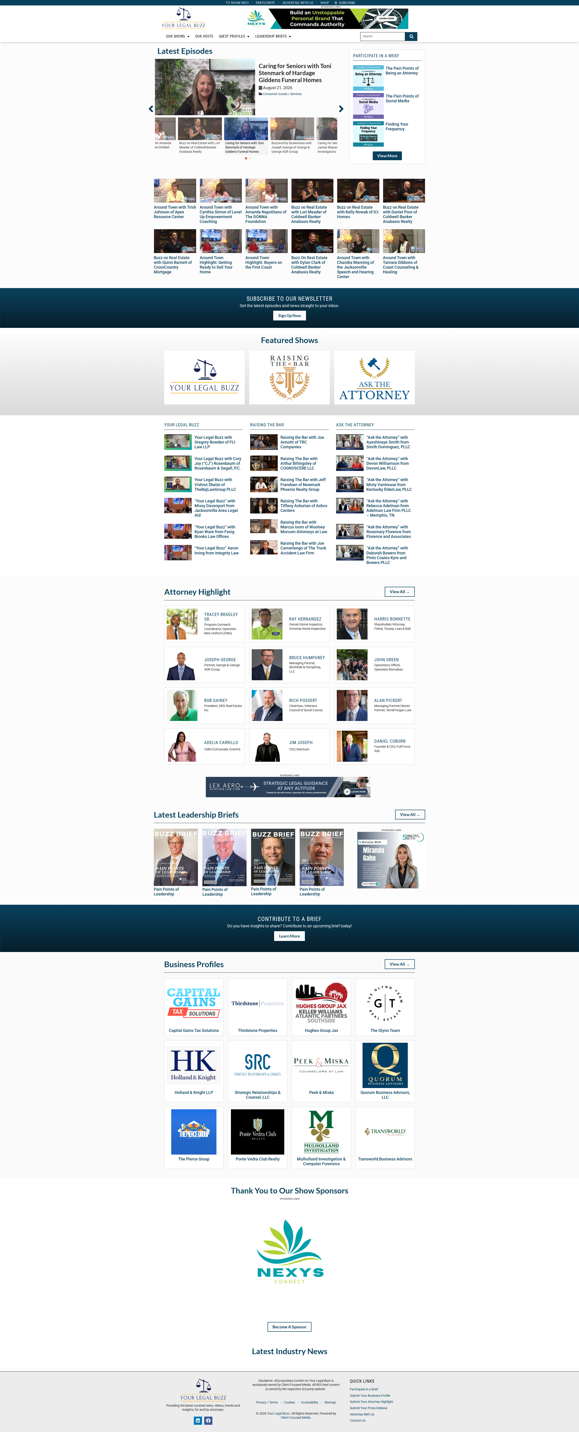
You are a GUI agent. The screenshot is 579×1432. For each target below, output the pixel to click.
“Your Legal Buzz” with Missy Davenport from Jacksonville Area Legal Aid (216, 508)
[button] (153, 108)
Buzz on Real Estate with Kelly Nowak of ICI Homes (357, 212)
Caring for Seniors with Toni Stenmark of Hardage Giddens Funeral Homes (295, 72)
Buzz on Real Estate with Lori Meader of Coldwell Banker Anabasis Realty (309, 214)
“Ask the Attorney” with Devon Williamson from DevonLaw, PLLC (387, 463)
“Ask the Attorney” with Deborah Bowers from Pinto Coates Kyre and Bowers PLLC (387, 555)
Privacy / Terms (267, 1402)
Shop (324, 3)
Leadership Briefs (271, 36)
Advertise (297, 3)
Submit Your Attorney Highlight (371, 1402)
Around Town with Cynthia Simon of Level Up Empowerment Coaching (221, 214)
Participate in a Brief (364, 1389)
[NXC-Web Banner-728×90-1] (326, 28)
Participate (265, 3)
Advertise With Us (362, 1414)
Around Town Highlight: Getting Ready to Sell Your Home (216, 264)
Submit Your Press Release (368, 1408)
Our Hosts (204, 36)
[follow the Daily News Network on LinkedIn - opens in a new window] (198, 1421)
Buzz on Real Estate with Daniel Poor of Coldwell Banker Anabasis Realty (401, 214)
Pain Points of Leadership (166, 891)
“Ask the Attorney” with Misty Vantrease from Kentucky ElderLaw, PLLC (389, 484)
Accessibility (309, 1402)
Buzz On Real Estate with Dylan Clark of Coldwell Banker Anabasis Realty (309, 264)
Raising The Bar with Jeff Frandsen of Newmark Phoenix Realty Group (303, 484)
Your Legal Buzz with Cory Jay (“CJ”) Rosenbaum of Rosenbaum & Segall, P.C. (218, 463)
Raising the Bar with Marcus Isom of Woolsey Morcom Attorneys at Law (303, 527)
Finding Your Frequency (397, 126)
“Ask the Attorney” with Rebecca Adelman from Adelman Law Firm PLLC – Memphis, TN (388, 508)
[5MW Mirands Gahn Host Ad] (391, 887)
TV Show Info (237, 3)
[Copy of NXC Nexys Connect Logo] (289, 1312)
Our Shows (175, 36)
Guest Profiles (232, 36)
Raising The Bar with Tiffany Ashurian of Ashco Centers (303, 506)
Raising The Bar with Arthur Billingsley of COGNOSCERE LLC (299, 463)
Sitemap (330, 1402)
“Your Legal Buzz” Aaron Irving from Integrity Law (217, 550)
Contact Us (357, 1420)
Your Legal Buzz (278, 1413)
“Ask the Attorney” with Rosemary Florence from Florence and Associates (388, 532)
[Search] (411, 36)
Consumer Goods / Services (282, 94)
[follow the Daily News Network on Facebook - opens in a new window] (208, 1421)
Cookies (289, 1402)
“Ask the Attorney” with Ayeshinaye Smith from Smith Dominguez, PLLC (388, 442)
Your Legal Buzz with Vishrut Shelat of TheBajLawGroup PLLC (215, 484)
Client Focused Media (296, 1418)
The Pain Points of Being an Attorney (402, 70)
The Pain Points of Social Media (402, 98)
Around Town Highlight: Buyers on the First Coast (263, 262)
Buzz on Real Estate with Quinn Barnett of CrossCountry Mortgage (173, 264)
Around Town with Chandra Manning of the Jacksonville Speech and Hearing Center (355, 267)
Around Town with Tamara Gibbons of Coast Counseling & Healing (401, 264)
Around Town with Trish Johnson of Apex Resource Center (175, 212)
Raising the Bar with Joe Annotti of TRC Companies (302, 442)
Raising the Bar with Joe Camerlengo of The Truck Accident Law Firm (303, 548)
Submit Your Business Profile (370, 1396)
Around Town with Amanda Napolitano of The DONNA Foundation (265, 214)
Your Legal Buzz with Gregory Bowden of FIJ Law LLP (215, 442)
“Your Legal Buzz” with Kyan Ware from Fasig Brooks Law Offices (215, 532)
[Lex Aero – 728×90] (288, 796)
